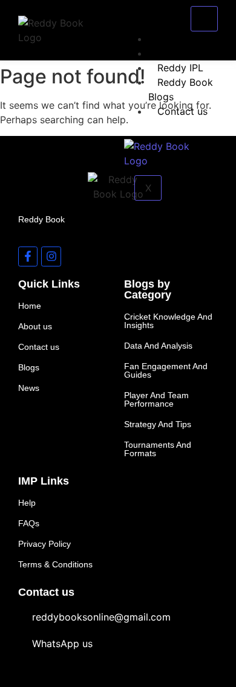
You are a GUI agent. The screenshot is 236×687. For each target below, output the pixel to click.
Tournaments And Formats (157, 449)
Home (171, 39)
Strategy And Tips (157, 424)
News (28, 388)
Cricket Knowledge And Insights (168, 321)
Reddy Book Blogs (180, 89)
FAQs (28, 523)
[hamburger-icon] (204, 18)
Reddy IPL (180, 68)
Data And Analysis (158, 345)
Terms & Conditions (55, 564)
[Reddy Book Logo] (56, 30)
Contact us (182, 111)
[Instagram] (51, 256)
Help (27, 503)
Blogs (28, 367)
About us (177, 53)
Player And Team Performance (156, 399)
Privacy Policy (44, 544)
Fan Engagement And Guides (166, 370)
